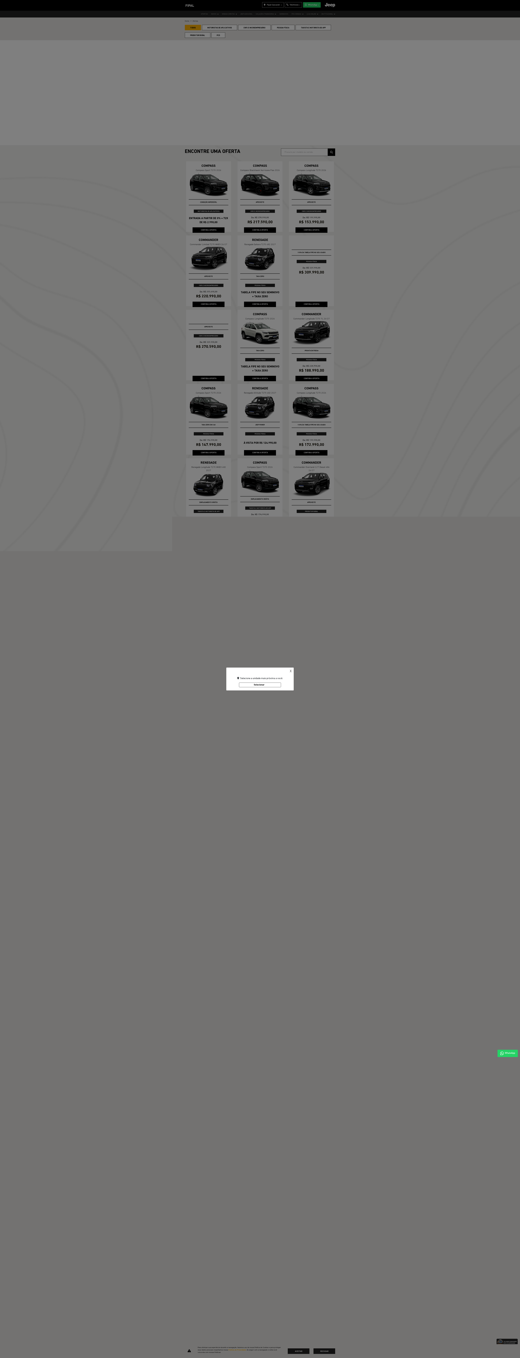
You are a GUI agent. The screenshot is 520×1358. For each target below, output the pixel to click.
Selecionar (259, 685)
